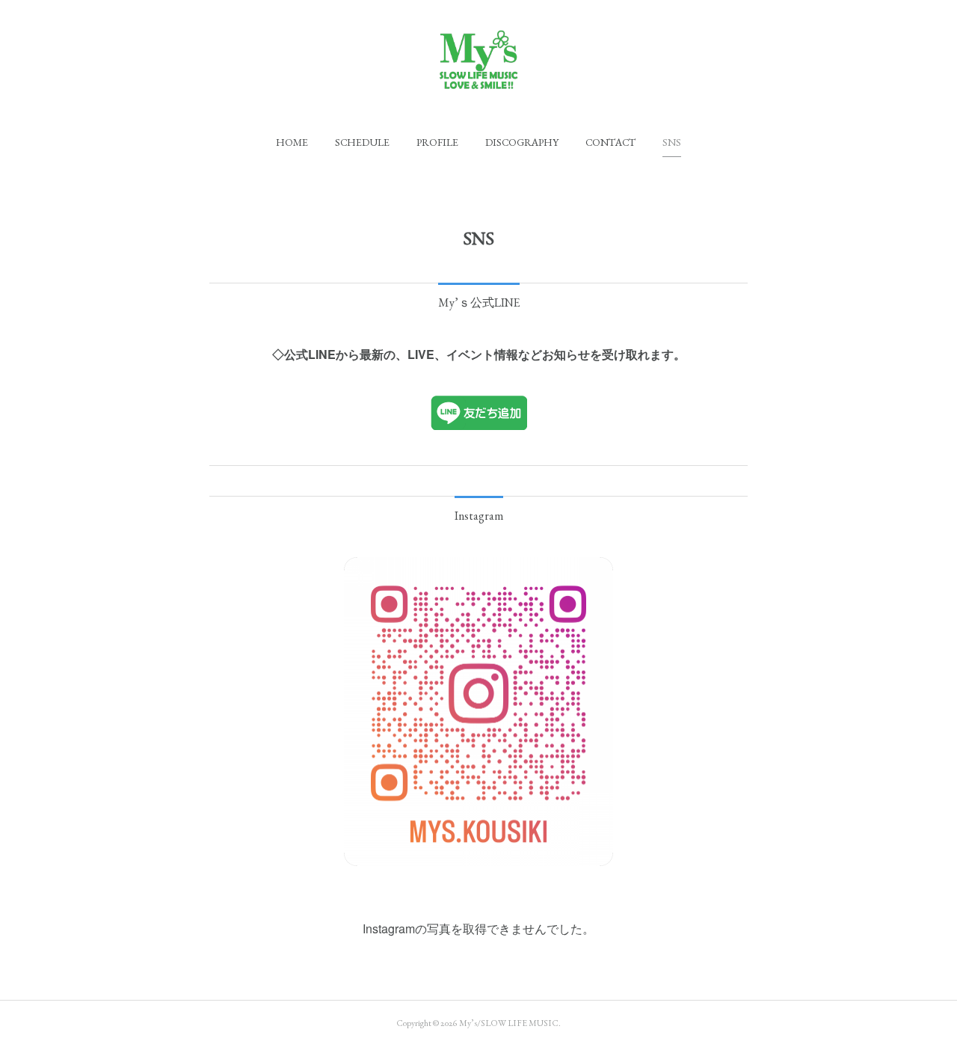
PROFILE (437, 142)
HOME (292, 142)
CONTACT (610, 142)
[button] (292, 142)
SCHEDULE (362, 142)
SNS (671, 142)
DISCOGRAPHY (521, 142)
